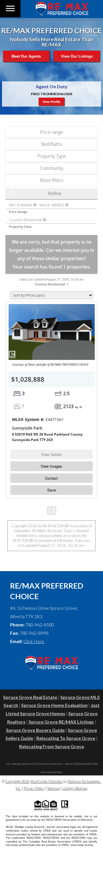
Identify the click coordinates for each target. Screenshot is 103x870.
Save (51, 490)
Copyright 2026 (17, 781)
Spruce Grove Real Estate (30, 697)
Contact (51, 478)
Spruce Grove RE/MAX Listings (61, 721)
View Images (51, 466)
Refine (55, 193)
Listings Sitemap (74, 788)
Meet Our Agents (26, 56)
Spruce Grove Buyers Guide (35, 730)
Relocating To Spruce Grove (65, 738)
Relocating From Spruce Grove (51, 746)
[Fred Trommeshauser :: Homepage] (61, 13)
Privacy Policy (34, 788)
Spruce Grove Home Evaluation (54, 705)
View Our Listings (77, 56)
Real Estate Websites (47, 781)
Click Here (33, 641)
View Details (51, 454)
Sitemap (53, 788)
